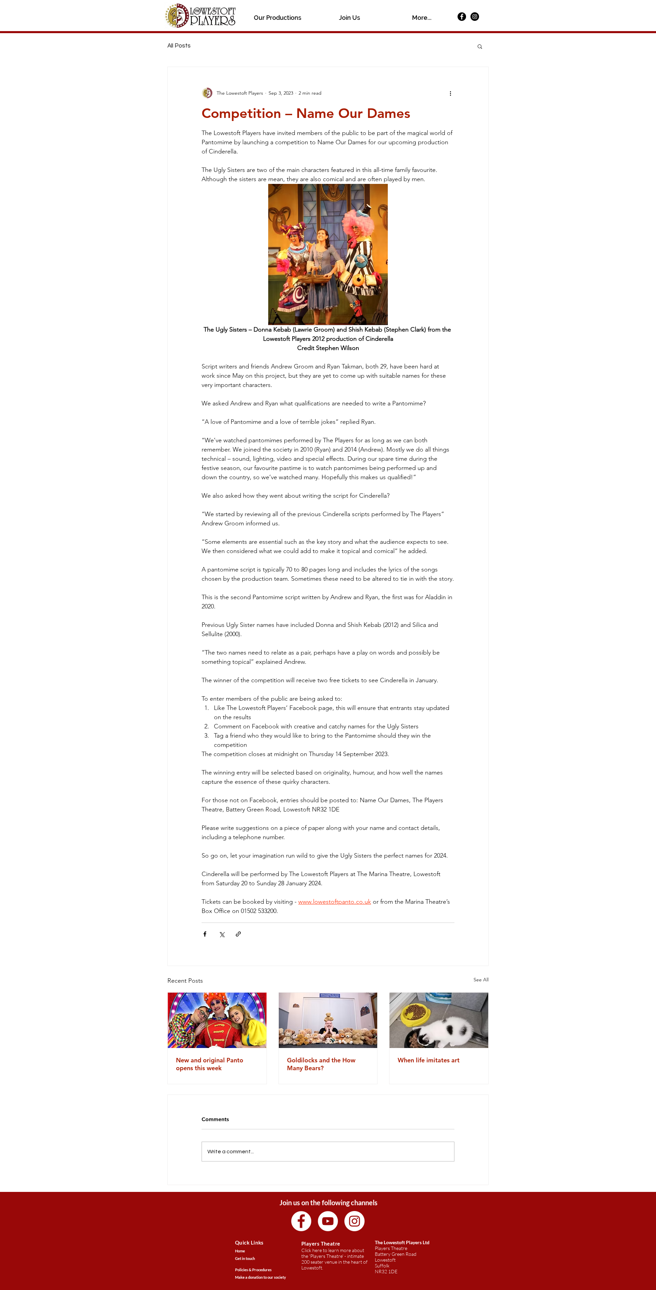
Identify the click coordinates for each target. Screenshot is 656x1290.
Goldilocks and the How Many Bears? (321, 1064)
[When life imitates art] (439, 1020)
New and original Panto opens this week (209, 1064)
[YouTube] (328, 1221)
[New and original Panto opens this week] (217, 1020)
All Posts (179, 46)
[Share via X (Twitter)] (221, 934)
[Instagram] (474, 16)
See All (481, 980)
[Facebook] (461, 16)
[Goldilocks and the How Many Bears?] (328, 1020)
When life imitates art (429, 1060)
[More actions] (450, 93)
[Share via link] (238, 934)
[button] (278, 17)
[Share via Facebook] (205, 934)
